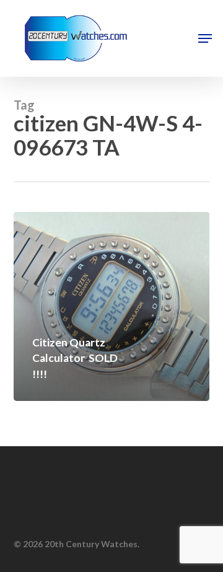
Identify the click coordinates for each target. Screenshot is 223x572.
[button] (205, 38)
